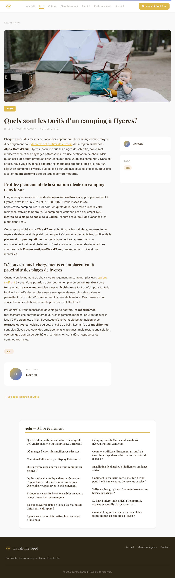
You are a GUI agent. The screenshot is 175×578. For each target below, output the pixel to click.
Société (119, 6)
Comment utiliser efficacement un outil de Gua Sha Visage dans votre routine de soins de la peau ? (119, 455)
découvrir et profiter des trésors (51, 144)
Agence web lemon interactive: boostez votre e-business (53, 517)
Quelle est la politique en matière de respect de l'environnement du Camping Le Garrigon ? (54, 441)
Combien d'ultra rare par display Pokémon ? (53, 459)
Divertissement (69, 6)
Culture (52, 6)
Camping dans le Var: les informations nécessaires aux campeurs (115, 441)
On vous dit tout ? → (154, 6)
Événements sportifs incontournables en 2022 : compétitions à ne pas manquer (55, 495)
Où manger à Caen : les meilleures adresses (53, 451)
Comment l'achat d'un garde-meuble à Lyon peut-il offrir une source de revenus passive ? (119, 479)
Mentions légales (147, 547)
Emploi (86, 6)
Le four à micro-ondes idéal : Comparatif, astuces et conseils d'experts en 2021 (117, 502)
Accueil (30, 6)
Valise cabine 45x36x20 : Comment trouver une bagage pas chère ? (120, 491)
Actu (41, 6)
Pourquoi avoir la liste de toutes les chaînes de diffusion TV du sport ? (54, 506)
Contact (165, 547)
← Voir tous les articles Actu (21, 396)
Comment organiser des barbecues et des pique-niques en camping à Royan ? (117, 513)
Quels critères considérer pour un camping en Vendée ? (54, 468)
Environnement (102, 6)
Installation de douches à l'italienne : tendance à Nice (119, 468)
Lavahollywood (25, 548)
